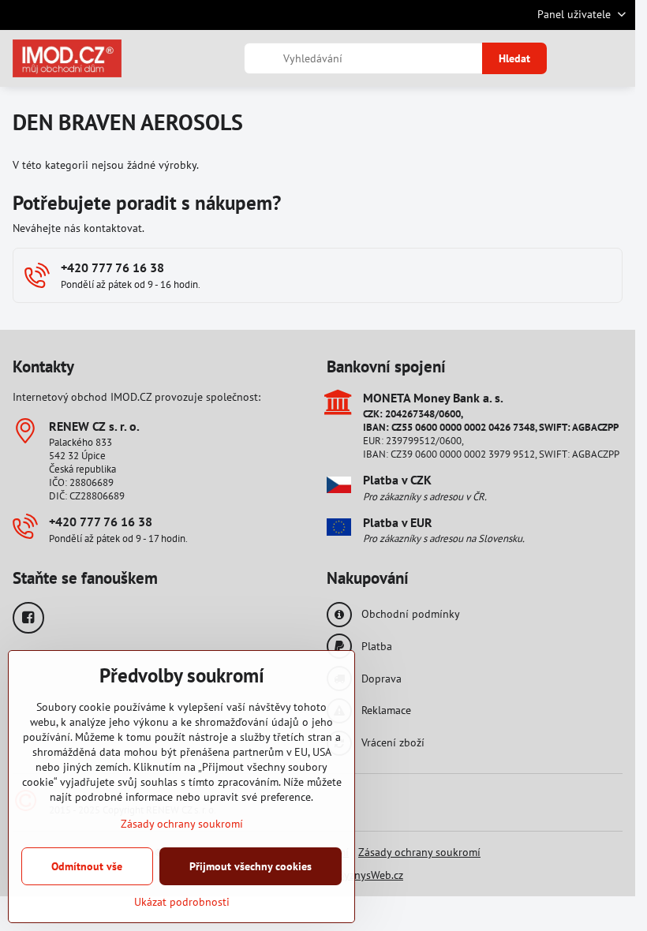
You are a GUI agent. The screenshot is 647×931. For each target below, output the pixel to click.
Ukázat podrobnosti (182, 902)
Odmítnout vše (86, 866)
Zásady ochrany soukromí (419, 852)
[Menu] (616, 58)
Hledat (514, 58)
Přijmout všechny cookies (250, 866)
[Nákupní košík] (578, 58)
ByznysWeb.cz (370, 875)
